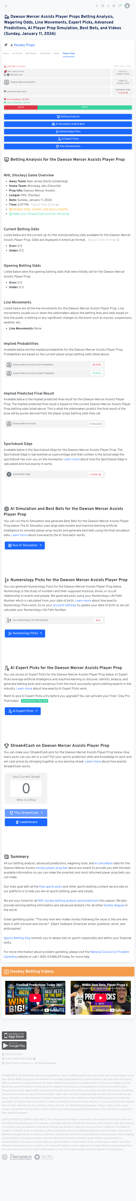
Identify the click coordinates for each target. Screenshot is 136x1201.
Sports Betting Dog (17, 938)
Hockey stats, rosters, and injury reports (40, 209)
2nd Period (31, 53)
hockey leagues (114, 906)
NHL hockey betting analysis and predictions (68, 901)
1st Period (17, 53)
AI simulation (104, 864)
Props (57, 53)
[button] (127, 5)
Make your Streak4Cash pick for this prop (40, 214)
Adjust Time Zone (43, 205)
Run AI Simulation (25, 545)
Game (6, 53)
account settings (64, 605)
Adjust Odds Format (102, 240)
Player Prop (69, 53)
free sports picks (50, 887)
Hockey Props (24, 45)
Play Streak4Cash (26, 813)
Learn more (72, 459)
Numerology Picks (25, 633)
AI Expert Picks (22, 711)
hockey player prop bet (51, 868)
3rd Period (45, 53)
